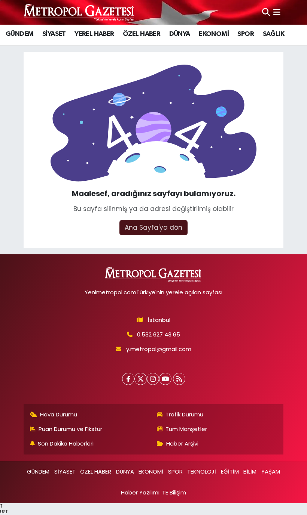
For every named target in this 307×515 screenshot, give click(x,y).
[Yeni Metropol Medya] (79, 12)
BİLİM (249, 471)
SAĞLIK (273, 34)
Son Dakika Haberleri (66, 443)
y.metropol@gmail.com (158, 349)
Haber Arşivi (182, 443)
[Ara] (266, 11)
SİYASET (54, 34)
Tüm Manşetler (186, 429)
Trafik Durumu (184, 414)
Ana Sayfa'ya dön (153, 227)
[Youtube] (165, 379)
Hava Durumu (58, 414)
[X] (140, 379)
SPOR (245, 34)
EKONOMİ (214, 34)
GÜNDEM (19, 34)
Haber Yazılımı (140, 492)
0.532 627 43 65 (158, 334)
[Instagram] (153, 379)
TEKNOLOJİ (201, 471)
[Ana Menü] (276, 11)
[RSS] (179, 379)
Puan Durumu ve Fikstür (70, 429)
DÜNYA (179, 34)
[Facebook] (128, 379)
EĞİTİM (230, 471)
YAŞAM (270, 471)
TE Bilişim (174, 492)
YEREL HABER (94, 34)
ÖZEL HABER (141, 34)
